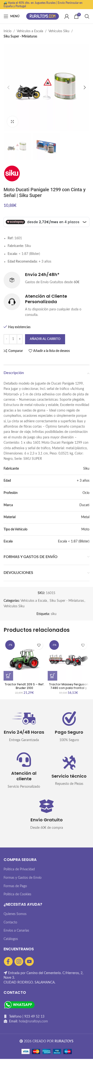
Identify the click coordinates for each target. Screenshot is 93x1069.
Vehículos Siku (58, 31)
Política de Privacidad (19, 869)
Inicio (7, 31)
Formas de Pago (15, 886)
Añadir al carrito (45, 339)
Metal (85, 517)
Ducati (84, 505)
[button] (8, 676)
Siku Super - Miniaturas (20, 36)
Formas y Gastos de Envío (22, 877)
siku (54, 614)
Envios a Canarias (16, 930)
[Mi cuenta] (67, 16)
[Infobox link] (46, 280)
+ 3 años (83, 480)
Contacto (10, 922)
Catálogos (11, 939)
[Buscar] (87, 16)
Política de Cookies (17, 894)
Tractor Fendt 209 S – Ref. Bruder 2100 (24, 686)
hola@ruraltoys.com (33, 1021)
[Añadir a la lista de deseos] (39, 645)
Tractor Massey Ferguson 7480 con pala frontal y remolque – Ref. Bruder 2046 (68, 689)
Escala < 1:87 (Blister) (73, 541)
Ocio (86, 493)
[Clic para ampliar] (12, 121)
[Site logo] (43, 16)
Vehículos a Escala (30, 31)
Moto (85, 529)
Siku (86, 468)
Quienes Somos (15, 914)
